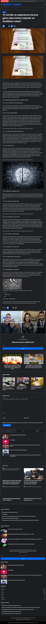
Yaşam (3, 599)
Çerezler (23, 622)
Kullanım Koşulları (31, 622)
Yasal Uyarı (36, 622)
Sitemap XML (13, 617)
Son (23, 430)
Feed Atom (29, 617)
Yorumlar (37, 430)
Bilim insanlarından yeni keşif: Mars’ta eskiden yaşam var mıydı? (21, 534)
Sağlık (3, 594)
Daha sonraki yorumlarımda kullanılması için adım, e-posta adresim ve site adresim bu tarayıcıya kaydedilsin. (23, 422)
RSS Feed (17, 617)
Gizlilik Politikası (18, 622)
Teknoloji (3, 597)
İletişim (13, 622)
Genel (3, 590)
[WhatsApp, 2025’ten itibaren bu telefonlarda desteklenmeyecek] (4, 546)
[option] (23, 322)
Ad (3, 413)
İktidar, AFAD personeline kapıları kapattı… (18, 450)
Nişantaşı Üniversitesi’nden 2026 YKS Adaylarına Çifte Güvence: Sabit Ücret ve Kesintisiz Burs (12, 482)
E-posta (4, 417)
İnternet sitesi (26, 417)
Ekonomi (3, 589)
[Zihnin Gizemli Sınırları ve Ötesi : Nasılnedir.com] (33, 491)
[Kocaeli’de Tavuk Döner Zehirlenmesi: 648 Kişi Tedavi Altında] (9, 382)
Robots (21, 617)
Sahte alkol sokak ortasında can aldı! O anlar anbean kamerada (37, 387)
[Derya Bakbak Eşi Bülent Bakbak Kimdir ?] (6, 436)
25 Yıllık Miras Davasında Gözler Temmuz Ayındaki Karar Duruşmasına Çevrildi (33, 482)
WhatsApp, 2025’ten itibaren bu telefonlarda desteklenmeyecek (21, 544)
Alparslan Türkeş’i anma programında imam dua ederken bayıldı (22, 387)
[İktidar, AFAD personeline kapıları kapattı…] (6, 451)
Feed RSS (24, 617)
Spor (2, 596)
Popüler (8, 430)
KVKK (26, 622)
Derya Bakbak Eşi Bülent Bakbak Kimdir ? (18, 435)
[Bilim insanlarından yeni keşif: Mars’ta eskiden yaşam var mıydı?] (4, 536)
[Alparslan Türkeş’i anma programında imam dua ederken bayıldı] (23, 381)
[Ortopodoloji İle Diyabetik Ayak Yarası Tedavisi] (12, 491)
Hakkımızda (10, 622)
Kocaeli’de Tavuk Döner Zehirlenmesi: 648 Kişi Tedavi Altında (8, 389)
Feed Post (33, 617)
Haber (8, 9)
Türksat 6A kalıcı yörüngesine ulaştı (15, 529)
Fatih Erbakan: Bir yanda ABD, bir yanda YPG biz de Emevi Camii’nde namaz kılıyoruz (25, 575)
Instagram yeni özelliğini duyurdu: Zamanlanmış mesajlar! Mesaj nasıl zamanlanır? (25, 539)
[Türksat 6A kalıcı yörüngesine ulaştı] (4, 531)
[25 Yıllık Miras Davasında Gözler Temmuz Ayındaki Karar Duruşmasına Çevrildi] (33, 473)
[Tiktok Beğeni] (6, 441)
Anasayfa (5, 9)
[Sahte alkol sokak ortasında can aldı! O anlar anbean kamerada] (37, 381)
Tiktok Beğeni (12, 440)
